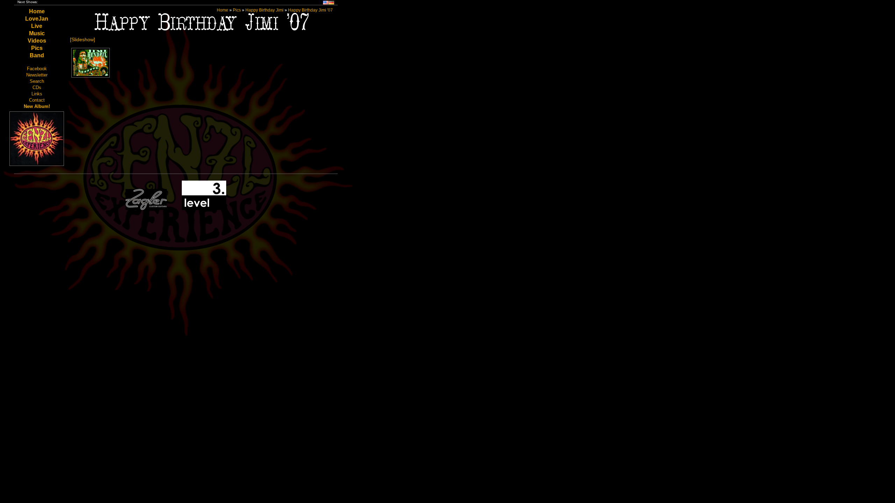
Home (37, 11)
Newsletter (37, 75)
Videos (37, 41)
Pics (37, 48)
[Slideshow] (82, 39)
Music (37, 33)
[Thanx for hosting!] (204, 209)
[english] (326, 3)
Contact (37, 100)
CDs (37, 87)
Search (37, 81)
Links (36, 93)
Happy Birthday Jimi (264, 10)
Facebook (37, 68)
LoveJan (36, 19)
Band (37, 55)
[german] (331, 3)
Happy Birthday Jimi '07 (310, 10)
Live (36, 26)
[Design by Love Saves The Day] (92, 63)
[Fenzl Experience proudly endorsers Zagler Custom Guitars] (146, 209)
